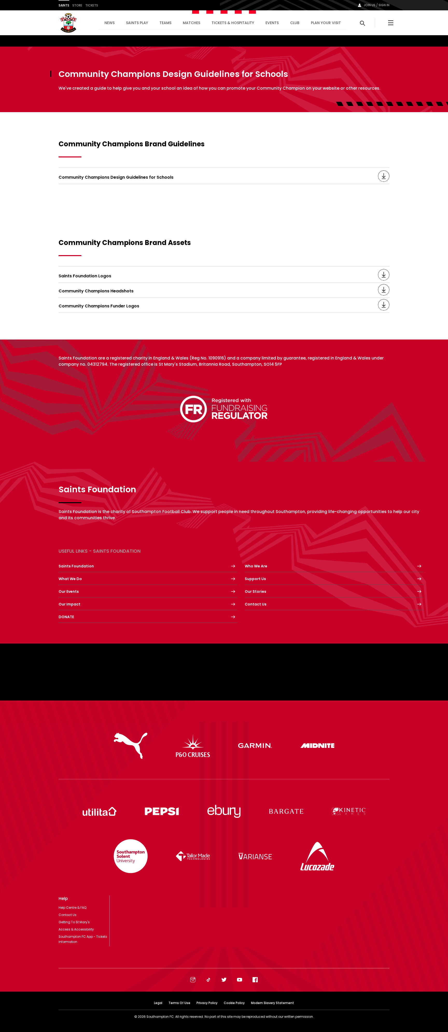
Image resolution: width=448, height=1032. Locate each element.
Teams (165, 22)
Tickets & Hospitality (233, 22)
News (109, 22)
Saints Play (137, 22)
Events (272, 22)
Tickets (91, 5)
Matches (191, 22)
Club (294, 22)
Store (77, 5)
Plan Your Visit (326, 22)
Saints (64, 5)
